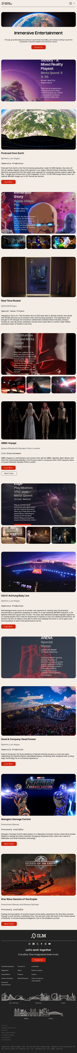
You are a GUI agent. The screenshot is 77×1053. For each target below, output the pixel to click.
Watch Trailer (9, 473)
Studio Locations (36, 970)
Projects (20, 974)
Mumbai (26, 1018)
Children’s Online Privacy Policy (8, 1032)
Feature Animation (7, 978)
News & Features (23, 978)
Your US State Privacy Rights (7, 1035)
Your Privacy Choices (6, 1039)
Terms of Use (4, 1025)
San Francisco (13, 1003)
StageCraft (5, 970)
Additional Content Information (8, 1027)
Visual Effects (5, 974)
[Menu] (70, 3)
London (63, 1003)
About (20, 970)
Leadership (34, 966)
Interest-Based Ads (5, 1037)
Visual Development (7, 966)
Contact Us (38, 47)
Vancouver (38, 1003)
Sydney (51, 1018)
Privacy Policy (4, 1030)
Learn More (8, 182)
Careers (33, 974)
